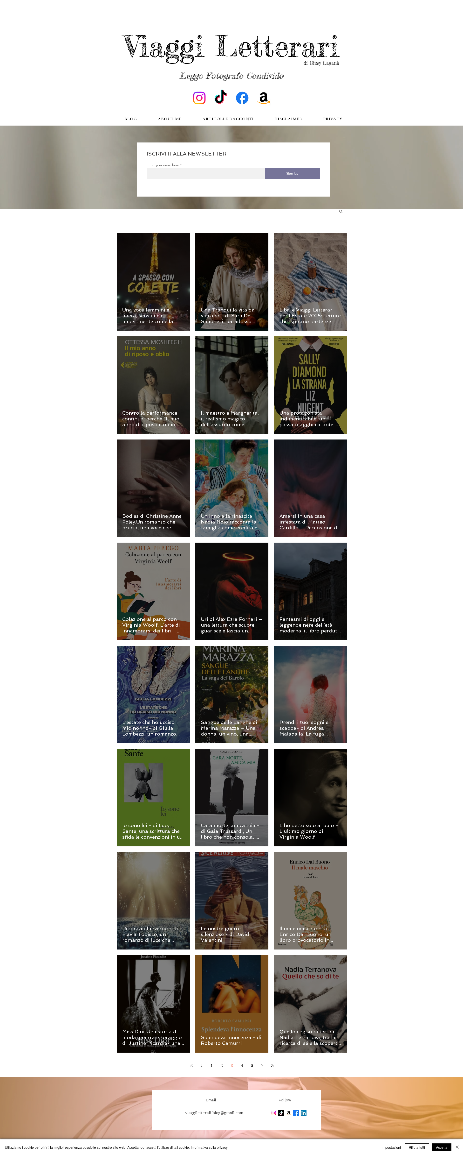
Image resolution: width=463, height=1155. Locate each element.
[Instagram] (199, 98)
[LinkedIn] (303, 1113)
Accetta (441, 1147)
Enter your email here (163, 165)
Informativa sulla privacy (209, 1147)
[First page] (191, 1065)
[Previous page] (201, 1065)
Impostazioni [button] (391, 1147)
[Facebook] (242, 98)
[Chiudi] (457, 1147)
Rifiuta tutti (417, 1147)
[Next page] (262, 1065)
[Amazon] (263, 98)
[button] (341, 211)
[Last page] (272, 1065)
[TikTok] (220, 98)
